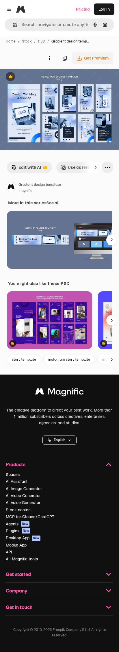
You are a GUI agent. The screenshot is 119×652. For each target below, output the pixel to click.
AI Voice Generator (23, 502)
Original (37, 77)
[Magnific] (59, 392)
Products (15, 464)
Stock (27, 41)
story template (24, 359)
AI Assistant (16, 481)
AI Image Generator (24, 488)
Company (16, 591)
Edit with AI (26, 169)
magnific (25, 190)
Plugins (17, 531)
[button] (59, 440)
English (59, 440)
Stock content (19, 509)
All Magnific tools (22, 559)
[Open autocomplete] (13, 25)
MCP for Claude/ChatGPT (30, 516)
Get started (18, 574)
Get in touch (19, 607)
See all (53, 202)
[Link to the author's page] (11, 188)
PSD (41, 41)
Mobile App (16, 545)
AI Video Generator (23, 495)
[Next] (95, 167)
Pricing (83, 9)
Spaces (13, 474)
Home (11, 41)
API (9, 552)
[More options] (49, 58)
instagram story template (69, 359)
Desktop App (22, 537)
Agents (17, 524)
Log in (104, 9)
